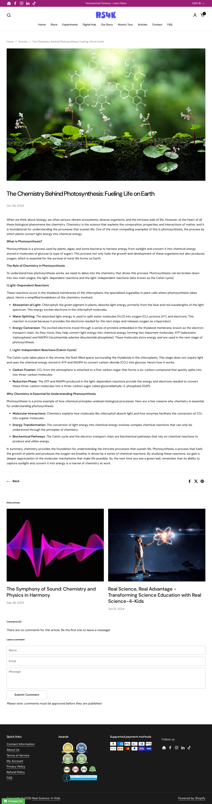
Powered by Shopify (191, 798)
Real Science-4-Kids (46, 798)
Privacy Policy (16, 766)
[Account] (195, 15)
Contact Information (21, 744)
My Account (15, 761)
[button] (9, 15)
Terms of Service (18, 755)
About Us (13, 750)
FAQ (9, 778)
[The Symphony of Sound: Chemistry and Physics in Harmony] (55, 545)
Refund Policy (16, 772)
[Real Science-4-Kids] (106, 15)
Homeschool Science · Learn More (106, 3)
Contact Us (14, 801)
